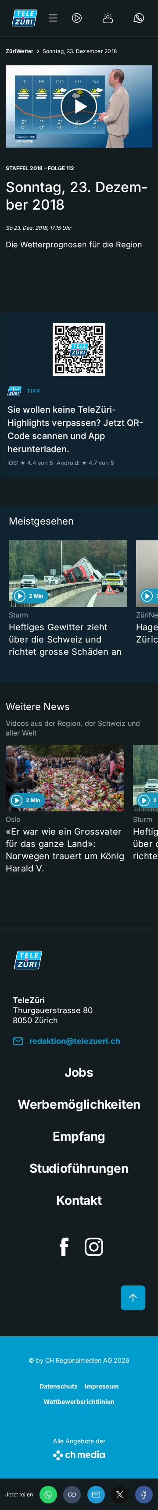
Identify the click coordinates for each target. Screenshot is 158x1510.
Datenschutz (59, 1386)
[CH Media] (79, 1453)
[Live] (77, 18)
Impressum (102, 1386)
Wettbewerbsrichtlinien (79, 1401)
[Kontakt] (138, 18)
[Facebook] (144, 1494)
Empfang (79, 1136)
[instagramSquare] (94, 1247)
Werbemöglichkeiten (79, 1104)
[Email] (96, 1494)
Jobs (79, 1072)
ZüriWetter (20, 51)
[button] (72, 1494)
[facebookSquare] (64, 1247)
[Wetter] (108, 18)
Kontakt (78, 1200)
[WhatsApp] (48, 1494)
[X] (120, 1494)
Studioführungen (79, 1168)
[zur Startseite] (25, 18)
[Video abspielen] (79, 106)
